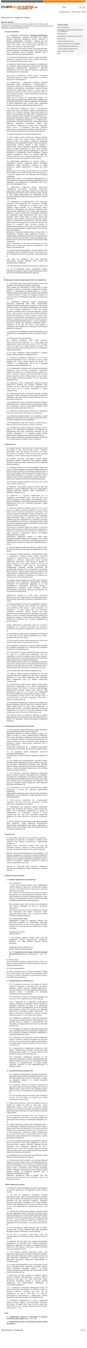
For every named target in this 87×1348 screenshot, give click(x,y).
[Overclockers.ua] (19, 7)
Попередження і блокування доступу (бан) (70, 36)
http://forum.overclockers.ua (38, 35)
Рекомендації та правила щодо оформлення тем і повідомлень (70, 30)
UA (82, 1)
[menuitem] (83, 12)
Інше (59, 53)
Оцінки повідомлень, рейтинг (66, 51)
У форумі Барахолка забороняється (68, 46)
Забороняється (62, 33)
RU (84, 1)
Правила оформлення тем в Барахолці (69, 43)
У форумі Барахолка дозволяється (68, 48)
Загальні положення (63, 27)
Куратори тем (61, 38)
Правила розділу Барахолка (66, 41)
